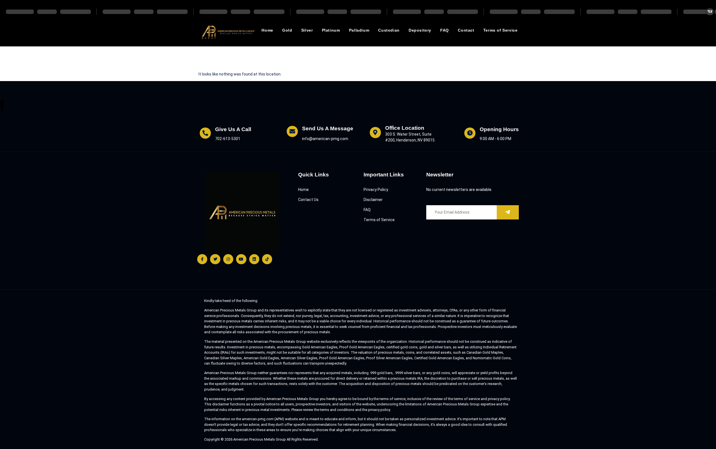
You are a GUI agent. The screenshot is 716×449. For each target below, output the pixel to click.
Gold (287, 30)
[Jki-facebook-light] (202, 259)
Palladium (359, 30)
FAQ (444, 30)
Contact (466, 30)
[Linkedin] (254, 259)
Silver (307, 30)
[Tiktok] (267, 259)
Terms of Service (500, 30)
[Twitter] (215, 259)
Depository (420, 30)
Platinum (331, 30)
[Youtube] (241, 259)
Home (267, 30)
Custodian (388, 30)
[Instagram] (228, 259)
